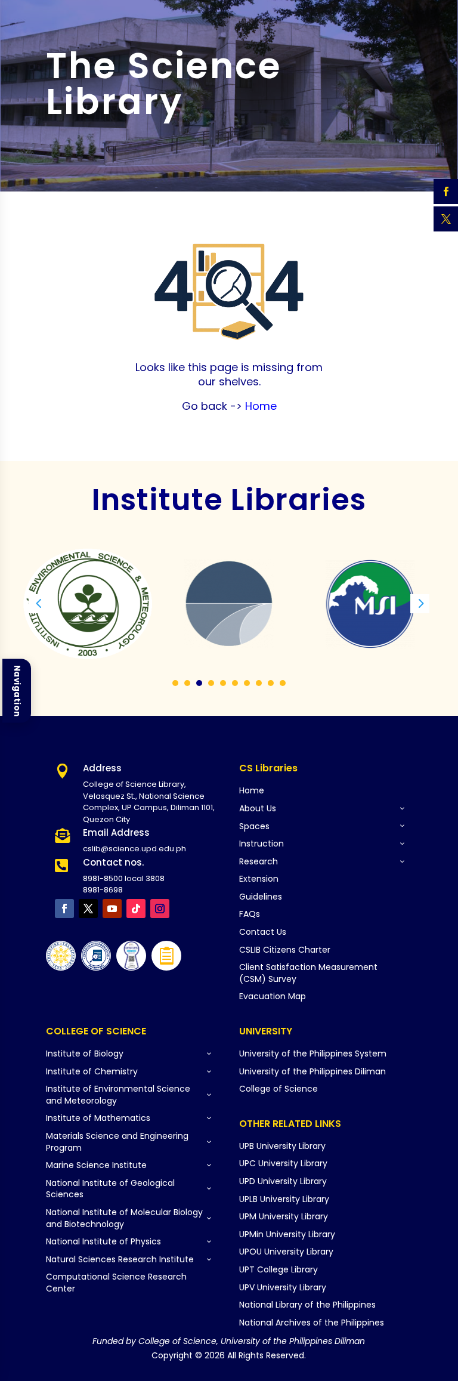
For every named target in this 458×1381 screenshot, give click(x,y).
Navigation (17, 690)
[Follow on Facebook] (64, 908)
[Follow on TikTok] (136, 908)
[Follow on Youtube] (112, 908)
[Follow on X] (88, 908)
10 (283, 683)
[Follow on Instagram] (159, 908)
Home (259, 405)
